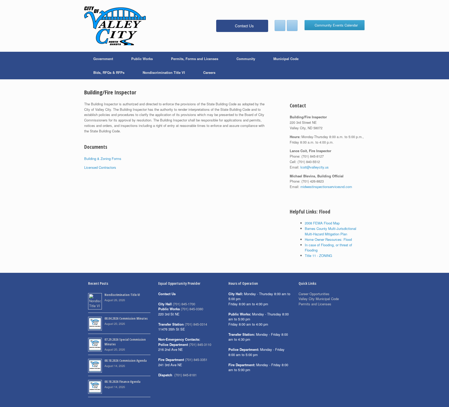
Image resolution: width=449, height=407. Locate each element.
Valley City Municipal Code (319, 298)
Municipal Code (286, 58)
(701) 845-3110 (200, 344)
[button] (357, 65)
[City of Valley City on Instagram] (292, 25)
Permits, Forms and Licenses (194, 58)
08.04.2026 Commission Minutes (126, 318)
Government (103, 58)
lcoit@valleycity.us (314, 167)
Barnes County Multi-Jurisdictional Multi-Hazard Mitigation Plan (330, 231)
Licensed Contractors (100, 167)
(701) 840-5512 (309, 161)
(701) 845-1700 (184, 303)
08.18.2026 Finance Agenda (122, 381)
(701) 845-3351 (196, 359)
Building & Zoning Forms (102, 158)
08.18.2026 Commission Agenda (125, 360)
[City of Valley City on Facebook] (280, 25)
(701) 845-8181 (185, 374)
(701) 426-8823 (312, 181)
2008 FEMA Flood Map (322, 223)
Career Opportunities (314, 293)
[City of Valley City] (115, 26)
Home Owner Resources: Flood (328, 239)
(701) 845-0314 (196, 324)
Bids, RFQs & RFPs (108, 72)
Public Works (142, 58)
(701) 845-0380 (192, 308)
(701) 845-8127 (312, 156)
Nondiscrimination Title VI (164, 72)
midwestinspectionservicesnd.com (326, 186)
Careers (209, 72)
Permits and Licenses (315, 303)
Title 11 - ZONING (318, 255)
